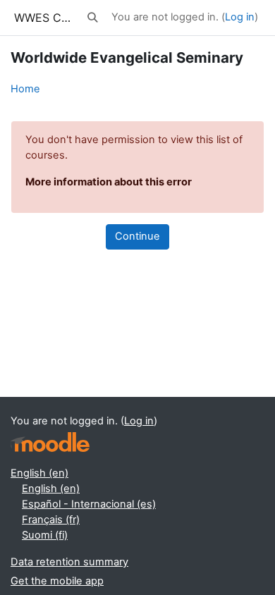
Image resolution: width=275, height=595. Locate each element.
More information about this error (108, 182)
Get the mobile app (57, 581)
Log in (240, 17)
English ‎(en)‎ (39, 473)
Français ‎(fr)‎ (51, 519)
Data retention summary (69, 562)
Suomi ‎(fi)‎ (45, 535)
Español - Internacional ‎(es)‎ (89, 504)
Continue (137, 236)
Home (25, 88)
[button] (93, 17)
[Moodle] (50, 442)
